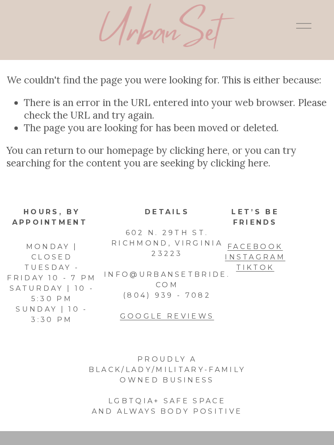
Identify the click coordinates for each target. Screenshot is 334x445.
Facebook (255, 246)
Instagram (255, 257)
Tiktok (255, 267)
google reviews (167, 316)
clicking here (198, 150)
